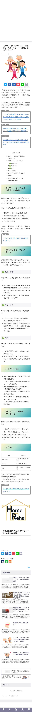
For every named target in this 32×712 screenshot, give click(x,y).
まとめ (9, 175)
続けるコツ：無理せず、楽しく (16, 173)
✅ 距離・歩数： (13, 163)
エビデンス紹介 (12, 170)
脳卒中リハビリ (6, 545)
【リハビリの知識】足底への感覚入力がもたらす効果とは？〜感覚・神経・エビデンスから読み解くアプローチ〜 (16, 117)
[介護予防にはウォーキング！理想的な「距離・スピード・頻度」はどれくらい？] (14, 84)
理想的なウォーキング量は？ (15, 160)
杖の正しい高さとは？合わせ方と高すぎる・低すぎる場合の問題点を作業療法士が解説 (16, 142)
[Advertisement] (16, 25)
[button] (26, 84)
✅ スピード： (13, 165)
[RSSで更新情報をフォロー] (10, 561)
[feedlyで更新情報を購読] (6, 561)
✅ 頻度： (12, 168)
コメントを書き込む (16, 690)
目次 (13, 152)
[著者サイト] (2, 561)
